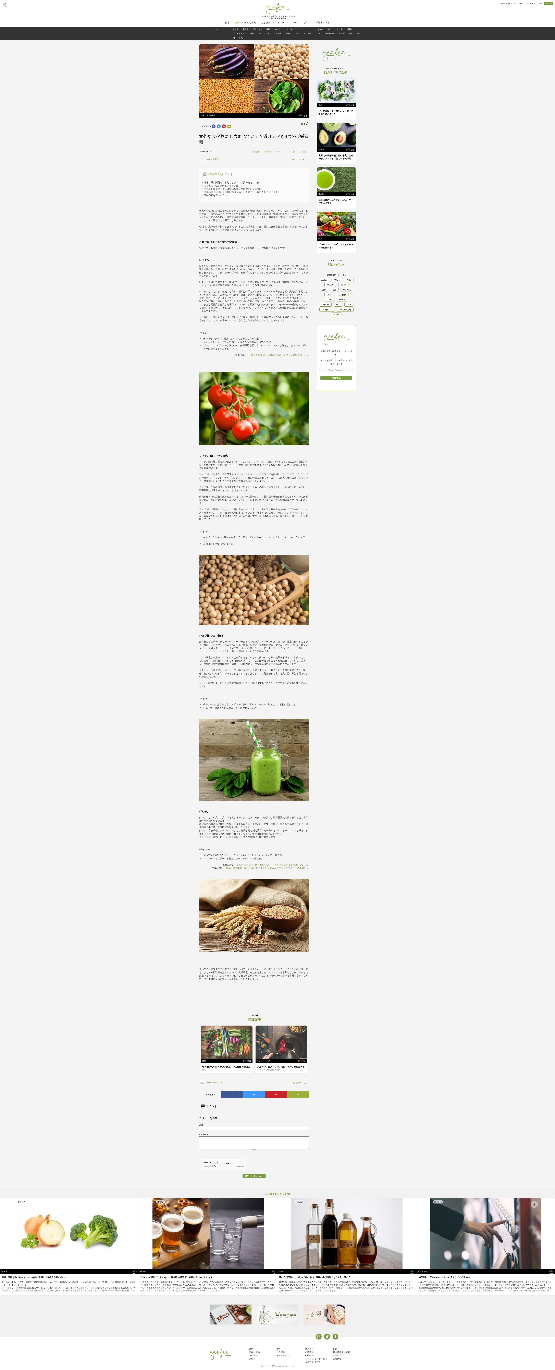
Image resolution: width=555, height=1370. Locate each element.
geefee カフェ (284, 1355)
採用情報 (337, 1359)
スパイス (278, 29)
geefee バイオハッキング (527, 3)
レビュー (280, 22)
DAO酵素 (342, 295)
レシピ (318, 33)
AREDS (330, 285)
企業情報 (309, 1352)
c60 (334, 290)
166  (304, 123)
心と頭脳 (265, 22)
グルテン (267, 152)
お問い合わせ (339, 1355)
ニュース (294, 22)
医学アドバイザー (313, 1362)
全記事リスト (323, 22)
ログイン (548, 3)
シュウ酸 (302, 152)
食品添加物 (330, 33)
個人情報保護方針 (341, 1352)
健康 (227, 22)
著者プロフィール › (299, 160)
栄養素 (245, 29)
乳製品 (278, 33)
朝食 (351, 33)
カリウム (319, 29)
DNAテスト (327, 309)
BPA (324, 290)
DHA (330, 299)
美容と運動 (250, 22)
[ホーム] (221, 1354)
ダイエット (257, 29)
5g (344, 275)
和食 (297, 33)
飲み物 (235, 29)
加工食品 (307, 33)
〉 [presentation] (310, 1046)
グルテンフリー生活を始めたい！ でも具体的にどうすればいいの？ (272, 865)
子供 (359, 33)
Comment (204, 1134)
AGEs (324, 280)
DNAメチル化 (345, 309)
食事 (237, 22)
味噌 (252, 33)
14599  (160, 1202)
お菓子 (342, 33)
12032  (21, 1202)
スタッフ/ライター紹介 (316, 1359)
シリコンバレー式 (334, 29)
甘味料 (349, 29)
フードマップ (273, 972)
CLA (329, 295)
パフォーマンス (239, 33)
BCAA (343, 285)
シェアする (209, 1094)
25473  (438, 1202)
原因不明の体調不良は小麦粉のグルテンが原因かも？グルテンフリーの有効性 (266, 868)
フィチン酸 (290, 152)
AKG (349, 280)
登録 (540, 3)
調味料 (288, 33)
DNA (349, 304)
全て (218, 29)
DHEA (342, 299)
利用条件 (309, 1355)
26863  (299, 1202)
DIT (338, 304)
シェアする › (205, 126)
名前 (201, 1125)
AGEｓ (337, 280)
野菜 (241, 38)
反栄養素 (255, 152)
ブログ (307, 22)
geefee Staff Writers (214, 159)
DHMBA (325, 304)
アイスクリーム (264, 33)
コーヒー (307, 29)
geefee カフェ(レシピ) (508, 3)
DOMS (336, 314)
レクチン (278, 152)
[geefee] (277, 8)
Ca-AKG (347, 290)
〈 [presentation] (197, 1046)
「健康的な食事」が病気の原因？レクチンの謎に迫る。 (278, 355)
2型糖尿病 (331, 275)
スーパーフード (292, 29)
